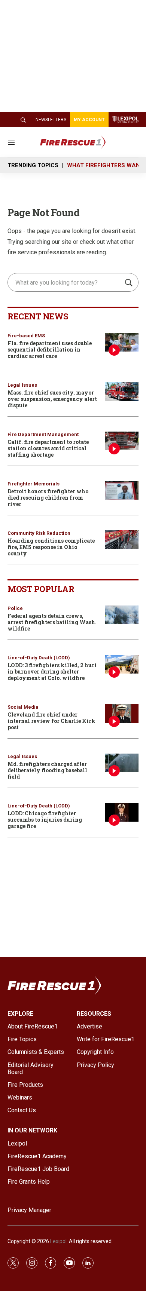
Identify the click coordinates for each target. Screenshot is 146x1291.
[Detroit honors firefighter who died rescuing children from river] (122, 490)
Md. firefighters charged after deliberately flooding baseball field (47, 770)
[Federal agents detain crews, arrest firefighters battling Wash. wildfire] (122, 615)
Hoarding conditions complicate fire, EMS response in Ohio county (51, 547)
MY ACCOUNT (89, 119)
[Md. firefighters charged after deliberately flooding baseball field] (122, 763)
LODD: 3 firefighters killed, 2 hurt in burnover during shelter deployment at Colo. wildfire (52, 671)
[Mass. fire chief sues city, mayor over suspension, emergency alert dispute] (122, 391)
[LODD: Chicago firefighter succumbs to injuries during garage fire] (122, 812)
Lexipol (58, 1241)
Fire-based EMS (26, 335)
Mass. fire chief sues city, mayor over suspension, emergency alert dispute (52, 399)
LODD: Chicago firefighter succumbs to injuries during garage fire (44, 820)
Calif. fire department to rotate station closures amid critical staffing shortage (48, 448)
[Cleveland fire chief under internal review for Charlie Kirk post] (122, 713)
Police (15, 608)
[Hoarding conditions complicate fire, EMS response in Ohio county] (122, 539)
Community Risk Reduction (38, 533)
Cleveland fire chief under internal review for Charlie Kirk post (51, 721)
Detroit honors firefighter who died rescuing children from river (47, 497)
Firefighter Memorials (33, 484)
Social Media (23, 707)
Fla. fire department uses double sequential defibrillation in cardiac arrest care (49, 349)
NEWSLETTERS (51, 119)
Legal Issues (22, 385)
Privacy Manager (29, 1210)
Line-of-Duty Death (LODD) (38, 657)
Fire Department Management (43, 434)
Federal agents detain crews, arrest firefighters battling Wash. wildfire (52, 622)
